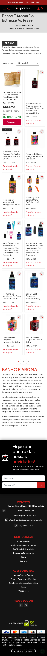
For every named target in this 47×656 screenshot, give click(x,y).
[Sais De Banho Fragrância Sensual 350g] (35, 324)
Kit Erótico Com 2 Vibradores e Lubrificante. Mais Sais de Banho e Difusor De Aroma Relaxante (11, 249)
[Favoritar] (19, 72)
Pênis (23, 587)
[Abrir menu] (4, 9)
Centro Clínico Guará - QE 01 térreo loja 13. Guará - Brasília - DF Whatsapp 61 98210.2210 (26, 510)
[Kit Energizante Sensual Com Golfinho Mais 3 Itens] (35, 184)
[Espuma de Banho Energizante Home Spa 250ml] (35, 138)
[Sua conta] (38, 8)
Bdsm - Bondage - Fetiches (23, 579)
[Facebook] (21, 605)
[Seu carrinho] (42, 8)
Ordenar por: (8, 63)
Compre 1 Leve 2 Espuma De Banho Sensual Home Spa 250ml (11, 155)
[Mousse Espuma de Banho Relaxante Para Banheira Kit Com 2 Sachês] (12, 79)
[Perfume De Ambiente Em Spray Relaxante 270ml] (12, 280)
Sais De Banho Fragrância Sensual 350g (34, 339)
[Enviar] (41, 485)
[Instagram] (26, 605)
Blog (23, 557)
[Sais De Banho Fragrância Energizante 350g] (12, 324)
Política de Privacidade (23, 549)
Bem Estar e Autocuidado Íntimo (23, 583)
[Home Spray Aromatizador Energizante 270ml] (12, 184)
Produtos (27, 25)
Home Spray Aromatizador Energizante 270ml (11, 202)
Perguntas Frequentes (23, 553)
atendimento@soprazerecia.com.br (25, 520)
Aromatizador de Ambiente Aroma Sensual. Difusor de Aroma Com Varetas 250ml (35, 108)
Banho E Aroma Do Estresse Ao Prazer (25, 28)
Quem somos (23, 541)
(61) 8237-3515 (26, 525)
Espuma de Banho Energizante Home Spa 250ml (34, 156)
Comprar (11, 122)
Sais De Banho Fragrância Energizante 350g (11, 339)
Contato (24, 561)
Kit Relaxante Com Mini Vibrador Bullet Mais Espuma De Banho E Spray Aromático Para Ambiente (34, 249)
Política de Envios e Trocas (23, 545)
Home (18, 25)
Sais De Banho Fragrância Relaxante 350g (33, 296)
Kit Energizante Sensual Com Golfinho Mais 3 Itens (33, 201)
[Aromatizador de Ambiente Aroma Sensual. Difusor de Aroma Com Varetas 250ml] (35, 79)
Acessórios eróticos (23, 575)
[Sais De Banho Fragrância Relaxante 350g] (35, 280)
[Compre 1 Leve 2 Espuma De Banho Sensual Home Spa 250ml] (12, 138)
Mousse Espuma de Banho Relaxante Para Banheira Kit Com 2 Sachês (12, 95)
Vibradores (23, 590)
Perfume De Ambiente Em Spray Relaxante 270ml (12, 296)
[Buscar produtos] (8, 9)
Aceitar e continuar (23, 651)
